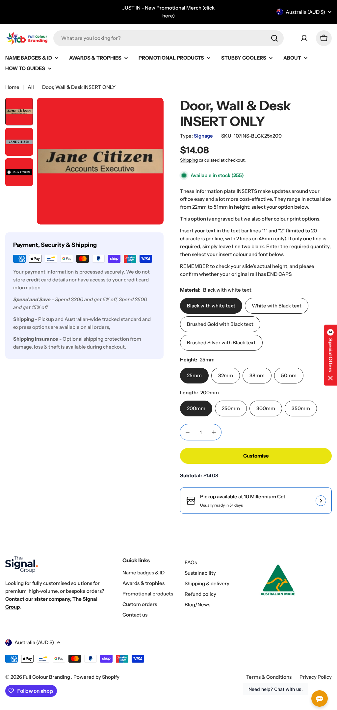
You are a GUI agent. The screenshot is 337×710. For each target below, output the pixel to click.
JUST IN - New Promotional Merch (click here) (168, 12)
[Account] (304, 38)
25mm (194, 375)
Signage (203, 136)
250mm (231, 408)
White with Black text (276, 305)
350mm (301, 408)
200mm (196, 408)
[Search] (274, 38)
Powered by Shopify (96, 677)
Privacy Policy (315, 677)
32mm (225, 375)
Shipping (189, 160)
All (31, 87)
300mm (265, 408)
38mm (257, 375)
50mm (289, 375)
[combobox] (168, 38)
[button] (330, 355)
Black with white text (211, 305)
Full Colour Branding (47, 677)
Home (12, 87)
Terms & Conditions (269, 677)
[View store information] (321, 500)
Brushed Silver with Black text (221, 342)
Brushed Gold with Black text (220, 324)
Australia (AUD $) (305, 12)
